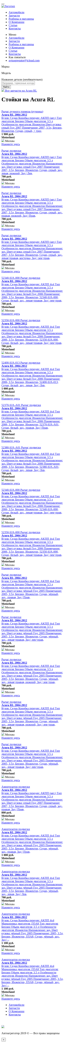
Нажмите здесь (10, 144)
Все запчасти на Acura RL (20, 90)
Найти (6, 87)
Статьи (13, 25)
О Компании (16, 22)
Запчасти (14, 15)
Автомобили (16, 12)
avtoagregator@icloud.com (24, 60)
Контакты (15, 28)
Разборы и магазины (21, 18)
